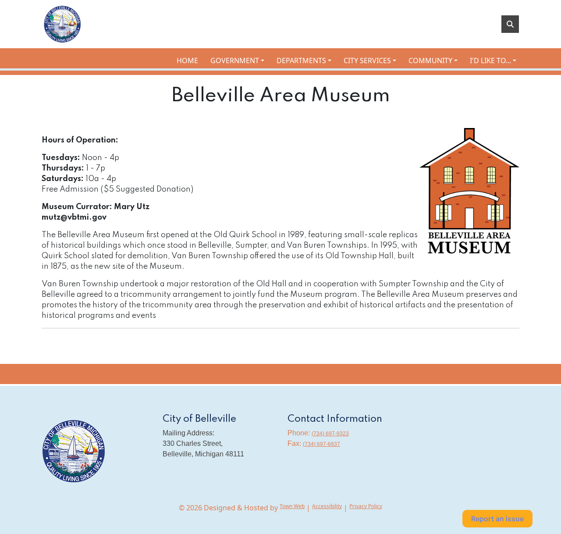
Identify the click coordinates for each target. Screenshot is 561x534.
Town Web (292, 506)
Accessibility (327, 506)
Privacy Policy (365, 506)
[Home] (63, 24)
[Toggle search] (510, 24)
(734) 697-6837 (321, 444)
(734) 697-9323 (330, 434)
